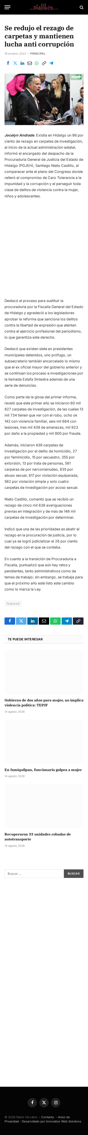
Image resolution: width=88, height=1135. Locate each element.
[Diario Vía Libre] (44, 7)
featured (13, 603)
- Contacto (46, 1117)
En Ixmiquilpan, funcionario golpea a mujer (43, 769)
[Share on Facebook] (8, 63)
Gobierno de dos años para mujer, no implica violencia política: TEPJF (44, 702)
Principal (38, 53)
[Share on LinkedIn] (22, 63)
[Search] (81, 7)
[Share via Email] (29, 63)
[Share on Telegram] (51, 63)
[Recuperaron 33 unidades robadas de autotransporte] (44, 806)
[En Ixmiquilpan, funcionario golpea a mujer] (44, 742)
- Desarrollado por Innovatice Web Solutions (50, 1121)
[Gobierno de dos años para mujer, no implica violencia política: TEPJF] (44, 672)
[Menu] (7, 7)
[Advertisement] (44, 250)
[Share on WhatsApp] (36, 63)
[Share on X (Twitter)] (15, 63)
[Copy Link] (44, 63)
